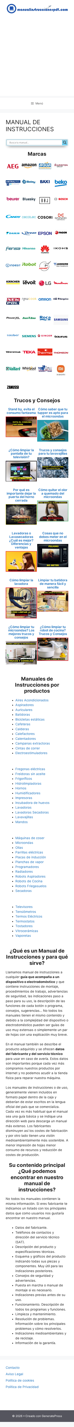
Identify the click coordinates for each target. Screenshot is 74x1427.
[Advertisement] (37, 59)
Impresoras (23, 798)
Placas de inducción (30, 857)
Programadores (27, 867)
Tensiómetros (25, 912)
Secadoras (23, 891)
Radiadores (24, 871)
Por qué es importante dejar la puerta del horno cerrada (21, 495)
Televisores (24, 907)
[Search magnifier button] (64, 142)
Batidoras (22, 714)
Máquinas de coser (29, 838)
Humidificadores (27, 793)
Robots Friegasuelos (30, 886)
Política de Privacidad (22, 1387)
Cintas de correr (27, 748)
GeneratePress (52, 1416)
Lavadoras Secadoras (32, 812)
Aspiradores (24, 705)
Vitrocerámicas (26, 931)
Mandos (21, 822)
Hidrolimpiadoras (28, 783)
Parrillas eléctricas (29, 852)
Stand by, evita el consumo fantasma (21, 411)
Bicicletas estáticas (30, 719)
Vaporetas (23, 936)
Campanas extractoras (32, 743)
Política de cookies (20, 1380)
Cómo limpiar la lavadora (21, 582)
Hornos (20, 788)
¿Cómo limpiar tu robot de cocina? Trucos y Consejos (53, 630)
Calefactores (25, 734)
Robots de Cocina (29, 881)
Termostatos (25, 921)
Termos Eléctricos (28, 916)
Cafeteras (22, 724)
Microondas (24, 843)
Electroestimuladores (31, 753)
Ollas (19, 847)
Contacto (13, 1368)
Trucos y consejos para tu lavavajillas (53, 452)
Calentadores (25, 739)
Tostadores (24, 926)
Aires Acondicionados (32, 700)
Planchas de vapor (29, 862)
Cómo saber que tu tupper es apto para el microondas (53, 412)
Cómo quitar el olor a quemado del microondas (52, 493)
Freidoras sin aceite (30, 774)
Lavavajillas (24, 817)
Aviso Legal (14, 1374)
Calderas (22, 729)
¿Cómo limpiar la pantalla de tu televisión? (21, 453)
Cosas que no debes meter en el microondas (53, 536)
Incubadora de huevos (32, 803)
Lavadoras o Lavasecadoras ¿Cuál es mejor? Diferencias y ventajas (21, 540)
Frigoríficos (23, 779)
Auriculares (23, 710)
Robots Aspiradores (30, 876)
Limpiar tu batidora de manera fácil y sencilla (52, 583)
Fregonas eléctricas (30, 769)
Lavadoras (23, 807)
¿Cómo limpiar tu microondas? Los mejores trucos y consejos (21, 632)
